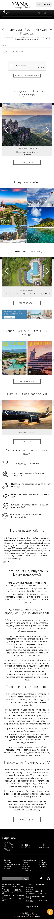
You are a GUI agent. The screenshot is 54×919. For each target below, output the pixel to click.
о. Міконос (43, 862)
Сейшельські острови (13, 239)
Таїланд (5, 221)
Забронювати (44, 4)
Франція (7, 868)
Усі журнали (27, 381)
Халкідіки (25, 868)
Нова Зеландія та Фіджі (27, 148)
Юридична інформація (36, 893)
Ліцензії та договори (35, 884)
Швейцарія (34, 203)
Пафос (41, 860)
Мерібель (42, 866)
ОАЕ (5, 870)
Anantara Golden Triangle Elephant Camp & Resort (27, 294)
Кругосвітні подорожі (27, 432)
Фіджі (35, 152)
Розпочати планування (27, 76)
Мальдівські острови (29, 860)
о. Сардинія (26, 870)
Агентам (30, 887)
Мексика (25, 862)
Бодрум (25, 864)
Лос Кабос (26, 866)
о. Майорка (43, 864)
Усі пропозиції (27, 303)
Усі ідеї (27, 442)
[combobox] (6, 51)
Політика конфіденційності (34, 890)
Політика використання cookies (36, 901)
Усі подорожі (27, 162)
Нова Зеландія (23, 152)
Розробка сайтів (21, 916)
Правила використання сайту (36, 897)
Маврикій (33, 239)
